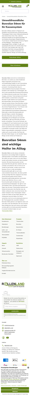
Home (3, 16)
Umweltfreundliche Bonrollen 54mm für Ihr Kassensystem (17, 16)
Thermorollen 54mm (7, 211)
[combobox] (15, 11)
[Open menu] (2, 6)
